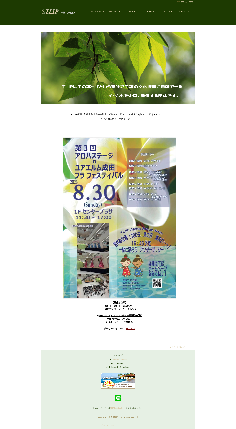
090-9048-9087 (187, 2)
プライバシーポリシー (109, 425)
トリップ (60, 12)
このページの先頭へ (178, 347)
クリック (130, 328)
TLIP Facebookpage (118, 408)
